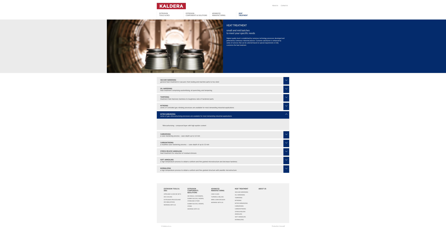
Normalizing (239, 219)
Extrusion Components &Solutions (192, 191)
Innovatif (282, 226)
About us (262, 189)
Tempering (238, 197)
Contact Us (284, 5)
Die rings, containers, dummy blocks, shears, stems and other (195, 198)
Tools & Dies (164, 14)
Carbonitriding (240, 209)
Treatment (243, 14)
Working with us (170, 205)
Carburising (239, 206)
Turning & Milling (217, 197)
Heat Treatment (241, 189)
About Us (275, 5)
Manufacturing (218, 14)
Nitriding (238, 200)
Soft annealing (240, 217)
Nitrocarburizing (241, 203)
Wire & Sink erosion (218, 199)
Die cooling (168, 197)
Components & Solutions (196, 14)
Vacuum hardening (241, 192)
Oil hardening (240, 195)
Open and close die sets (172, 194)
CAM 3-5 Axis (215, 194)
